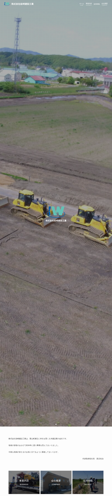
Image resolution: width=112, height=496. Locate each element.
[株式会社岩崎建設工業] (19, 4)
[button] (54, 424)
